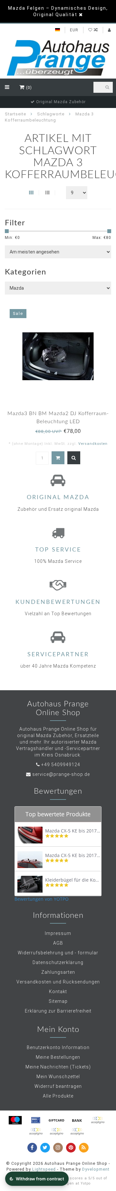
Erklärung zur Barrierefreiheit (58, 1011)
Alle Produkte (58, 1096)
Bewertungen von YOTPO (42, 899)
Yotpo (86, 1183)
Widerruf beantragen (58, 1086)
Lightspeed (44, 1169)
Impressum (58, 933)
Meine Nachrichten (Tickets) (58, 1066)
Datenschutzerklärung (58, 962)
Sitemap (58, 1001)
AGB (58, 943)
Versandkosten (93, 444)
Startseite (15, 114)
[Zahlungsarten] (15, 1120)
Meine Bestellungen (58, 1057)
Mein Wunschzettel (58, 1076)
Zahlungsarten (58, 972)
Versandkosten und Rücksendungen (58, 981)
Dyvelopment (96, 1169)
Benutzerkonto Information (58, 1047)
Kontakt (58, 991)
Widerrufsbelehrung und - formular (58, 952)
